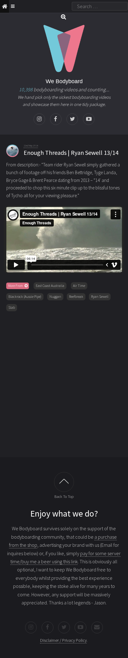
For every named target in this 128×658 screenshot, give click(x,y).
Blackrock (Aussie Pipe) (24, 296)
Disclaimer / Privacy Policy (63, 640)
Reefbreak (76, 296)
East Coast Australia (50, 286)
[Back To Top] (64, 482)
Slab (11, 307)
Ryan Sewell (99, 296)
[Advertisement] (64, 383)
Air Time (79, 286)
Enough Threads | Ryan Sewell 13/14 (71, 152)
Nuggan (55, 296)
